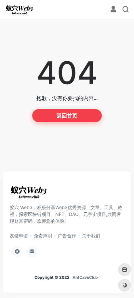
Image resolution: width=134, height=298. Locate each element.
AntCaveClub (85, 277)
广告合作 (67, 235)
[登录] (113, 9)
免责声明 (43, 235)
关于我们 (91, 235)
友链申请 (19, 235)
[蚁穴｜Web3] (19, 9)
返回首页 (67, 115)
